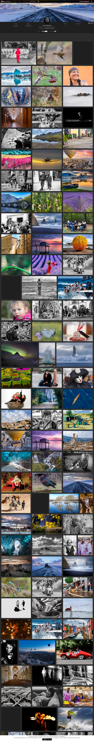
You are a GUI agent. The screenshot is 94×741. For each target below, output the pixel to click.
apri (18, 53)
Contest (15, 1)
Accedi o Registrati (84, 1)
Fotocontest (6, 1)
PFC (65, 23)
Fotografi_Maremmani (49, 28)
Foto (19, 1)
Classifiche (25, 1)
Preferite (52, 31)
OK (43, 739)
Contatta (91, 23)
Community (32, 1)
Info (39, 31)
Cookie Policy (48, 739)
